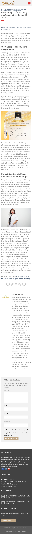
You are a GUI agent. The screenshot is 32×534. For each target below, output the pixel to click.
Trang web (7, 421)
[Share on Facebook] (9, 284)
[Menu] (29, 3)
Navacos (18, 10)
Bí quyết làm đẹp (6, 9)
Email (6, 413)
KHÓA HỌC (15, 527)
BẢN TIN (25, 529)
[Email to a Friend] (16, 284)
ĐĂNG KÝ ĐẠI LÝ (17, 529)
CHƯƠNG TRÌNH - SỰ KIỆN (19, 9)
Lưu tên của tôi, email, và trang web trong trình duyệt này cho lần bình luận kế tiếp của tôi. (16, 432)
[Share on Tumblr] (25, 284)
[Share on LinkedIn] (22, 284)
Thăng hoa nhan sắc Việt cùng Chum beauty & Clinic (17, 502)
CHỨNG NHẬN (23, 527)
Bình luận (7, 390)
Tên (5, 405)
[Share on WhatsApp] (6, 284)
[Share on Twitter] (12, 284)
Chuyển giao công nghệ (8, 10)
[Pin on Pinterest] (19, 284)
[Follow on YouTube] (8, 469)
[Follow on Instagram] (5, 469)
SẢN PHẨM (8, 529)
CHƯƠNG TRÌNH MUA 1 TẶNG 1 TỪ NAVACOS (18, 496)
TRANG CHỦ (7, 527)
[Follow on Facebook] (2, 469)
